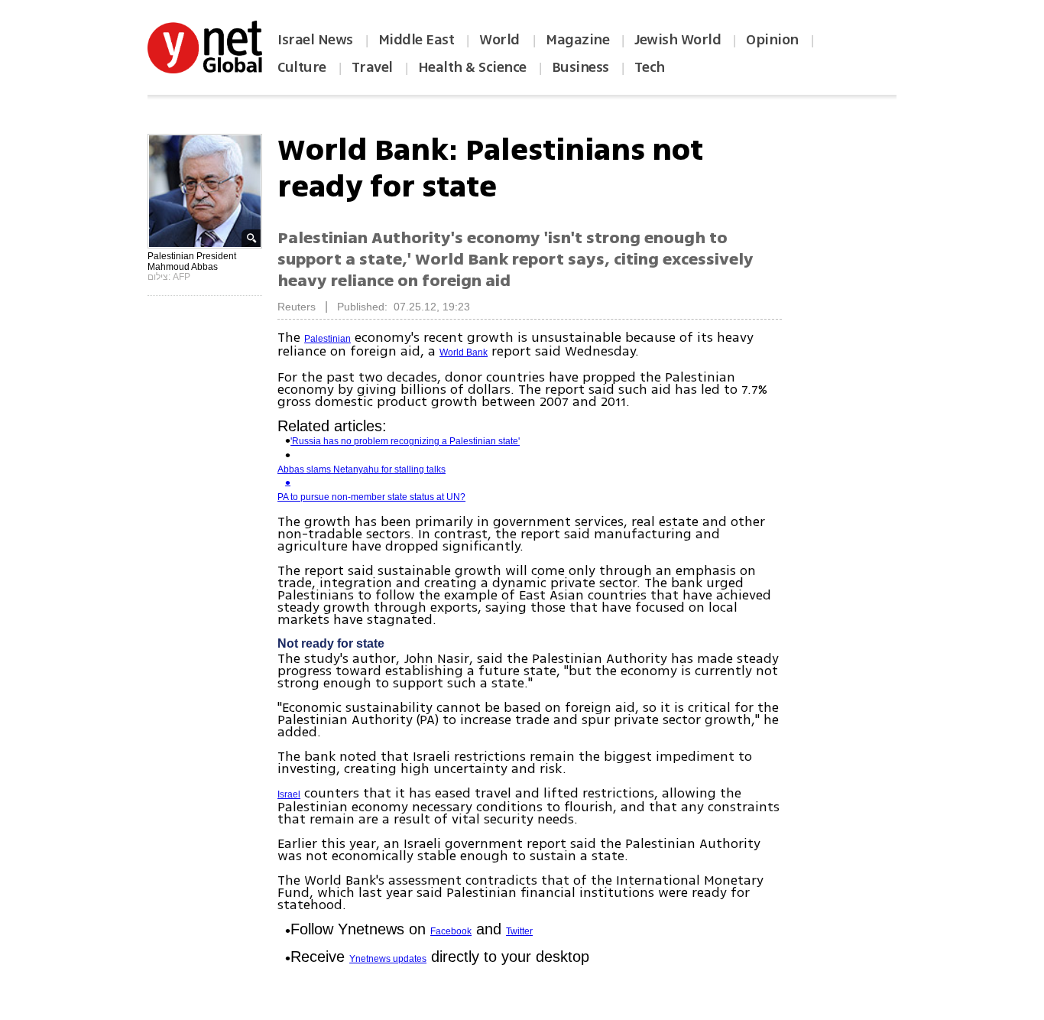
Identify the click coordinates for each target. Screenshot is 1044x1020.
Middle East (416, 39)
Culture (301, 67)
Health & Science (472, 67)
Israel (288, 794)
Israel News (315, 39)
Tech (649, 67)
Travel (372, 67)
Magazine (577, 39)
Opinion (772, 39)
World (501, 39)
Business (580, 67)
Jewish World (677, 39)
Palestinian (327, 338)
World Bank (463, 352)
